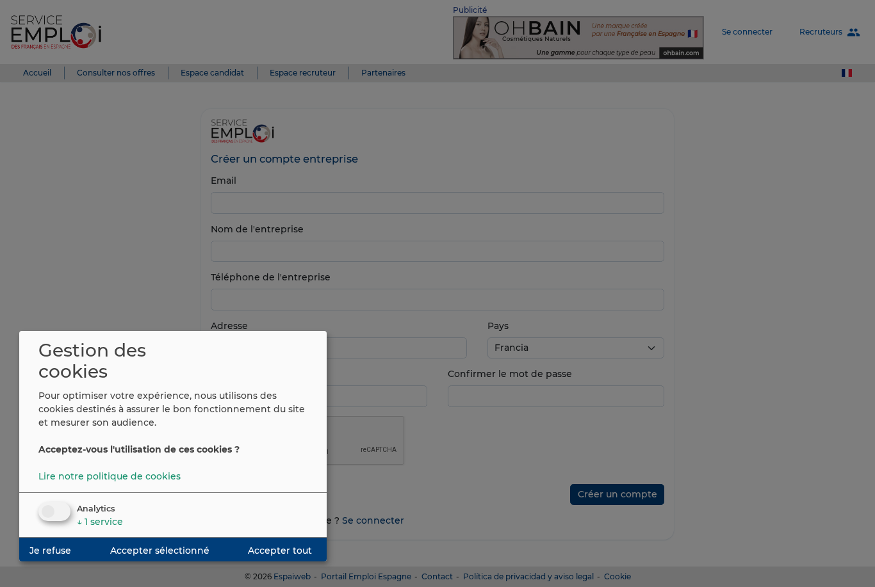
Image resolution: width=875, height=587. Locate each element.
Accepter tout (280, 550)
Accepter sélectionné (159, 550)
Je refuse (50, 550)
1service (100, 521)
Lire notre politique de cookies (109, 476)
